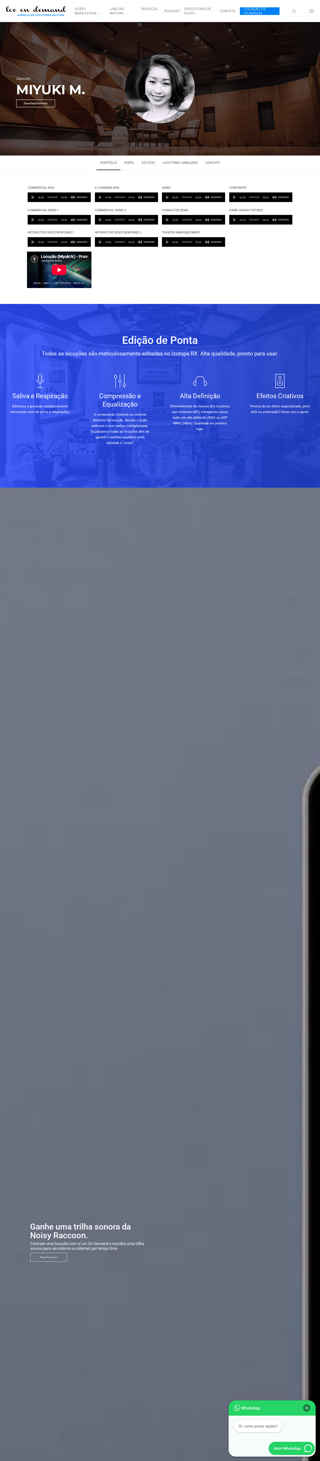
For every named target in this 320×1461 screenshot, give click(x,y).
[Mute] (73, 197)
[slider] (82, 196)
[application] (59, 197)
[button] (311, 11)
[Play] (33, 197)
